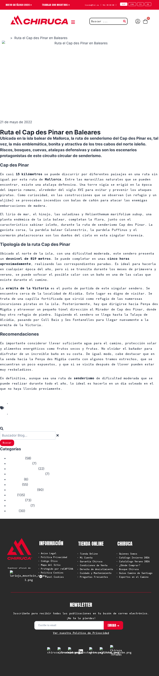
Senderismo (16, 418)
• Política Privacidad (52, 557)
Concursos (15, 479)
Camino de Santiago (22, 468)
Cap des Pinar (20, 407)
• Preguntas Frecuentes (92, 576)
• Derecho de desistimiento (95, 569)
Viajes (13, 511)
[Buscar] (2, 429)
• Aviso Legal (47, 553)
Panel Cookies (54, 576)
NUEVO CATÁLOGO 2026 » (19, 5)
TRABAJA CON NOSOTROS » (56, 5)
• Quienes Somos (126, 553)
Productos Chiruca (22, 489)
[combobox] (27, 435)
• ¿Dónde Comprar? (128, 565)
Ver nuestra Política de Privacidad (81, 632)
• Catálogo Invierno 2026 (132, 557)
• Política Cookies (50, 572)
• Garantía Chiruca (89, 561)
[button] (74, 22)
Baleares (15, 397)
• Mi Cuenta (84, 557)
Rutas (12, 495)
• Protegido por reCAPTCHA (55, 568)
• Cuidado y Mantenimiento (94, 573)
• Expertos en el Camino (132, 576)
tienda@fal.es (92, 5)
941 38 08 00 (108, 5)
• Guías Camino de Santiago (134, 573)
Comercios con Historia (26, 474)
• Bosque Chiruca (127, 569)
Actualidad (16, 458)
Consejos (14, 484)
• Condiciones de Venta (92, 565)
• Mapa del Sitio (49, 564)
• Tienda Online (87, 553)
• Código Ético (48, 561)
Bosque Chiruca (19, 463)
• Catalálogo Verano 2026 (133, 561)
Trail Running (18, 505)
